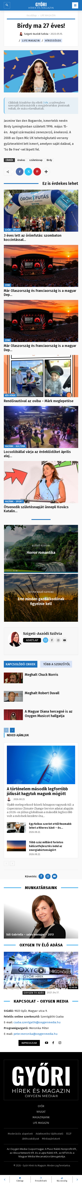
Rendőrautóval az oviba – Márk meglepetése (38, 401)
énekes (21, 160)
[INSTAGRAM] (60, 1043)
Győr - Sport (12, 230)
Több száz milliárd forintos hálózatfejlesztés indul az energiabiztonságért (46, 846)
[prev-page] (6, 730)
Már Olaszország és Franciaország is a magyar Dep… (40, 293)
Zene (7, 285)
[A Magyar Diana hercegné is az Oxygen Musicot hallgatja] (13, 714)
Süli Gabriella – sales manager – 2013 (30, 934)
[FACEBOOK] (53, 1043)
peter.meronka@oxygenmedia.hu (36, 1034)
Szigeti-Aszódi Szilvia (42, 633)
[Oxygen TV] (41, 970)
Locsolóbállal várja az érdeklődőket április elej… (37, 454)
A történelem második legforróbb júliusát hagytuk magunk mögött (37, 791)
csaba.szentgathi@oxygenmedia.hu (37, 1022)
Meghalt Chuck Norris (41, 675)
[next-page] (12, 730)
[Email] (45, 640)
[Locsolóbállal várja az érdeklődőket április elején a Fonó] (41, 427)
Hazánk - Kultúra (15, 446)
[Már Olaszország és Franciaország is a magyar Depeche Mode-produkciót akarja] (41, 266)
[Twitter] (28, 171)
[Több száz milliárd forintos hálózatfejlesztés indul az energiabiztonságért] (16, 846)
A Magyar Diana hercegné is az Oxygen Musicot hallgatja (48, 713)
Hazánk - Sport (14, 501)
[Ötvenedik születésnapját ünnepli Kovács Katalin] (41, 482)
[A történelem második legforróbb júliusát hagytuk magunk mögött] (41, 765)
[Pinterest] (37, 171)
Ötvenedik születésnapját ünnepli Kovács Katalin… (36, 509)
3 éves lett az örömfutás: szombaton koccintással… (32, 237)
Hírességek (53, 40)
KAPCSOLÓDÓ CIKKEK (20, 664)
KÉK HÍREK (10, 395)
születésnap (36, 160)
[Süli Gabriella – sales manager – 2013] (41, 916)
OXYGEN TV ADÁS (34, 992)
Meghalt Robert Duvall (42, 693)
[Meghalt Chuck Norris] (13, 678)
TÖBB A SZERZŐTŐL (56, 664)
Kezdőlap (32, 15)
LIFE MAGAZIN (47, 15)
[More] (46, 171)
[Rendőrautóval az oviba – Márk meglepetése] (41, 376)
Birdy (49, 160)
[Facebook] (19, 171)
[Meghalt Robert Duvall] (13, 696)
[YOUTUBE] (46, 1043)
